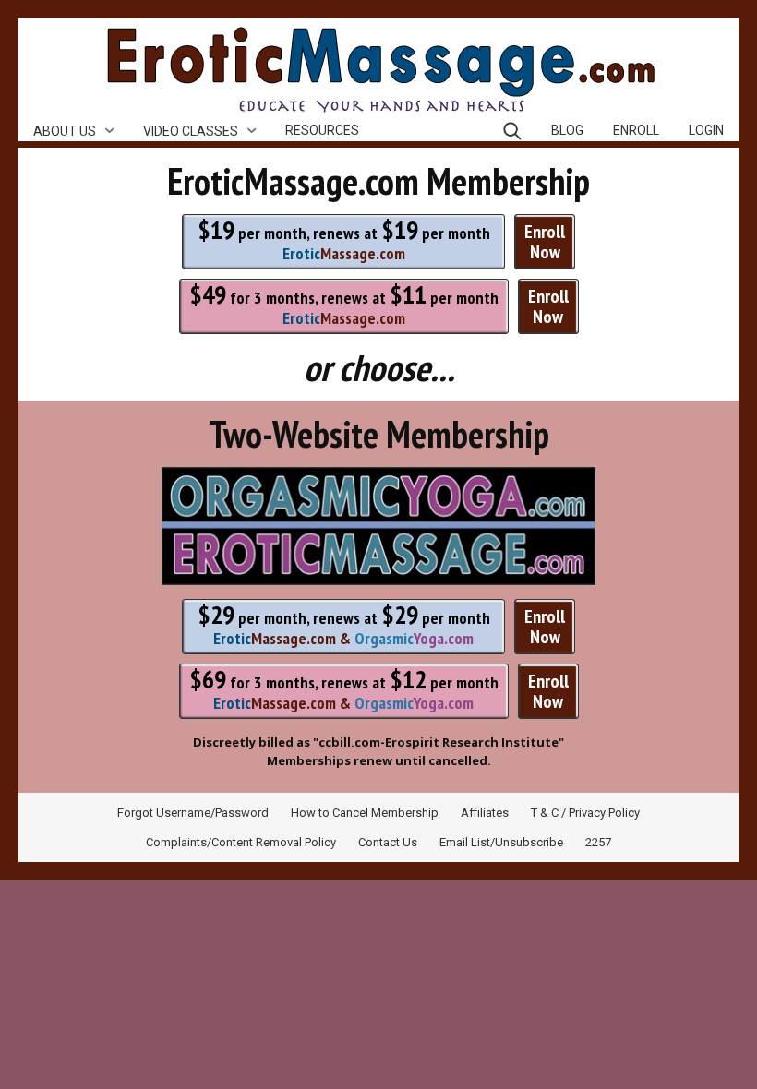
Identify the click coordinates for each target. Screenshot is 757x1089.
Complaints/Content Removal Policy (241, 842)
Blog (567, 130)
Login (706, 130)
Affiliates (485, 813)
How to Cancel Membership (365, 813)
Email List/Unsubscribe (501, 842)
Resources (322, 130)
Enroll (636, 130)
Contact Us (387, 842)
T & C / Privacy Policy (585, 813)
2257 (598, 842)
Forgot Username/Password (193, 813)
